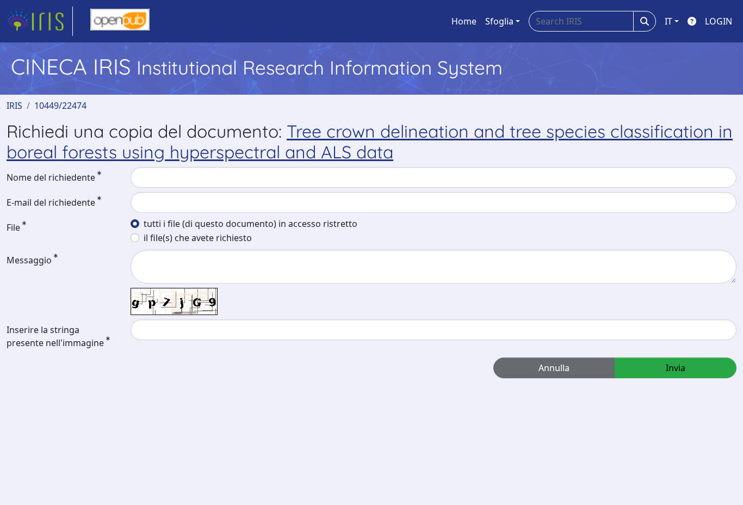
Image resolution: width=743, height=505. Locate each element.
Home (463, 21)
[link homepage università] (120, 21)
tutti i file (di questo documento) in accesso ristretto (250, 224)
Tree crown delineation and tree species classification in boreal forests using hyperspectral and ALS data (370, 141)
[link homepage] (40, 21)
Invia (675, 368)
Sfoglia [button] (499, 21)
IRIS (14, 106)
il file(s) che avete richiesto (198, 238)
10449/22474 (60, 106)
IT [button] (668, 21)
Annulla (553, 368)
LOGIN (718, 21)
